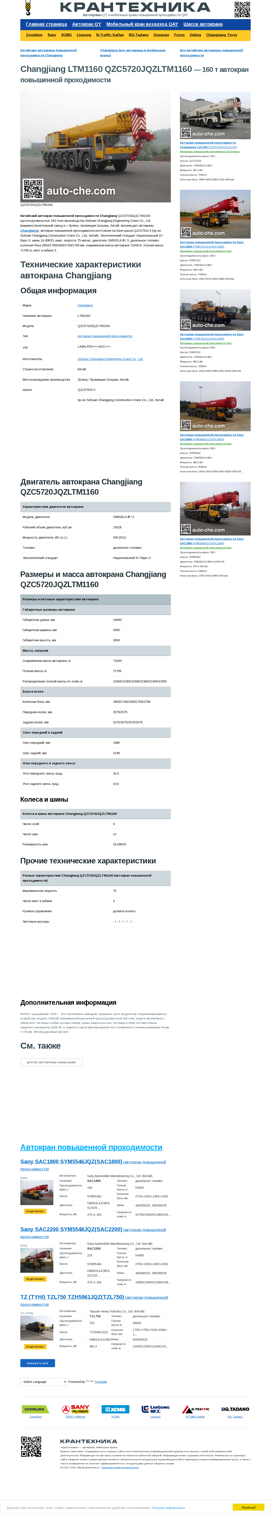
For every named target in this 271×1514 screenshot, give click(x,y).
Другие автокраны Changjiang (51, 1062)
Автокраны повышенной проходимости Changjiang (210, 151)
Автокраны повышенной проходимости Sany (206, 251)
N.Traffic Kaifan (110, 35)
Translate (100, 1382)
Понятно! (249, 1507)
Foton (179, 35)
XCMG (66, 35)
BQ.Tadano (139, 35)
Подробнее (35, 1211)
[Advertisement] (68, 441)
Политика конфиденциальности (120, 1467)
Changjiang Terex (221, 35)
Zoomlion (34, 35)
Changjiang (85, 305)
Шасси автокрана (203, 24)
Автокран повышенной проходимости (105, 336)
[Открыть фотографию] (95, 145)
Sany (52, 35)
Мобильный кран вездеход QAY (142, 24)
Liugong (84, 35)
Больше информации (168, 1507)
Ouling (195, 35)
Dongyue (161, 35)
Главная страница (46, 24)
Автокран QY (86, 24)
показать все (37, 1363)
